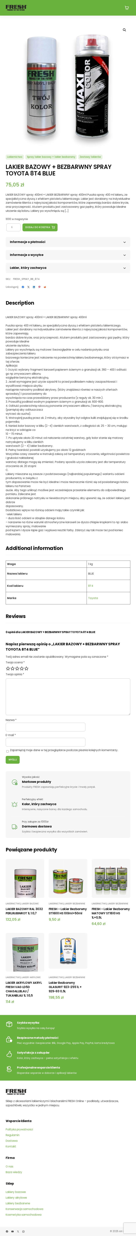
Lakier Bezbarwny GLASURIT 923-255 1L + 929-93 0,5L (65, 987)
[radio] (8, 668)
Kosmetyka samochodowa (23, 1215)
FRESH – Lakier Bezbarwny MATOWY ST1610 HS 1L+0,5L (111, 913)
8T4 (90, 586)
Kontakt (11, 1146)
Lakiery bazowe (30, 903)
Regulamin (12, 1135)
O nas (9, 1166)
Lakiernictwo (14, 157)
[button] (124, 30)
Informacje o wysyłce (26, 255)
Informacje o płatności (27, 242)
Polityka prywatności (19, 1129)
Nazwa (11, 720)
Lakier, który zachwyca (28, 268)
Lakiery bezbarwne (75, 903)
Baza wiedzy (14, 1172)
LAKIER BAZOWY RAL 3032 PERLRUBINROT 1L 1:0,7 (24, 911)
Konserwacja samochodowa (24, 1209)
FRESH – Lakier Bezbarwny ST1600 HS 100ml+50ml (68, 911)
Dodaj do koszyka (37, 227)
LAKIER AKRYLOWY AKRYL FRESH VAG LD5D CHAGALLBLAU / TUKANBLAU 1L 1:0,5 (24, 989)
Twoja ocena (15, 662)
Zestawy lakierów (90, 157)
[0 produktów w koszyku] (126, 7)
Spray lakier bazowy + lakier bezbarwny (51, 157)
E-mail (11, 735)
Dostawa (12, 1141)
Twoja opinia (15, 674)
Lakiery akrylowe (31, 977)
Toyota (93, 598)
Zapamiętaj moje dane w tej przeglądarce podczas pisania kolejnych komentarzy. (64, 750)
